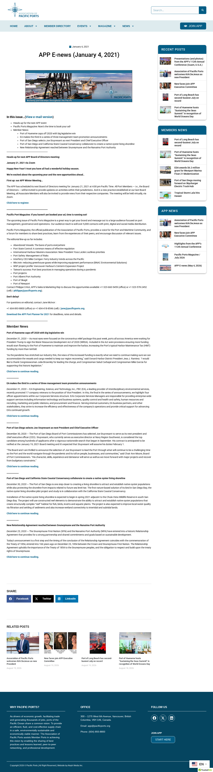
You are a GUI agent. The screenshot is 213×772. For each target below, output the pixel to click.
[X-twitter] (163, 718)
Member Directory (57, 26)
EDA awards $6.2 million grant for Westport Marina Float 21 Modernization (188, 170)
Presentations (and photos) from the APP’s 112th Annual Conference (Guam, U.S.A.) (189, 61)
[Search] (202, 10)
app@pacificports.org (99, 726)
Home (14, 26)
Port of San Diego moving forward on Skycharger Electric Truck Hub (187, 183)
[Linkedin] (171, 718)
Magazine (105, 26)
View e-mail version (39, 117)
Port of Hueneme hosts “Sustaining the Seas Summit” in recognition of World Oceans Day (134, 661)
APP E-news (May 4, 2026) (188, 265)
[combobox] (175, 10)
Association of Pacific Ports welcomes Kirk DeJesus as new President (22, 661)
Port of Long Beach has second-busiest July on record (97, 659)
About (28, 26)
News (126, 26)
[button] (19, 599)
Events (82, 26)
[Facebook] (154, 718)
